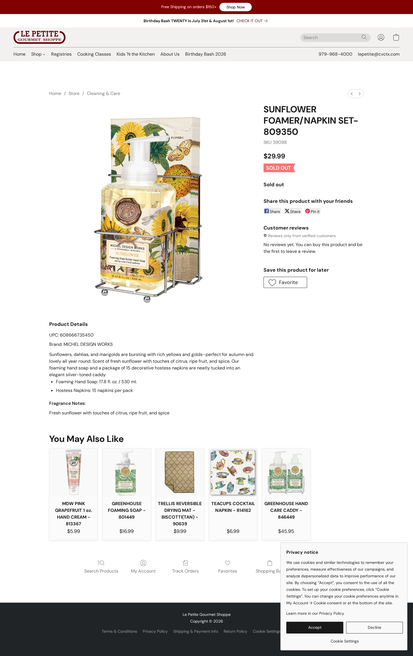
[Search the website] (364, 37)
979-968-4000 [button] (335, 54)
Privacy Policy (155, 631)
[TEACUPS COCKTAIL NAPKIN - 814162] (233, 472)
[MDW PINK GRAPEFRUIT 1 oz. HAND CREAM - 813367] (73, 472)
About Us (170, 54)
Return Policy (235, 631)
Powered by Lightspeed (206, 640)
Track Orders (185, 571)
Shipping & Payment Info (195, 631)
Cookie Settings (267, 631)
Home (19, 54)
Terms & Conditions (119, 631)
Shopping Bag (270, 571)
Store (74, 93)
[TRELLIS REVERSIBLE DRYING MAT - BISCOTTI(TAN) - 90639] (180, 472)
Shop (37, 54)
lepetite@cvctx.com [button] (379, 54)
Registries (61, 54)
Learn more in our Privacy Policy (315, 613)
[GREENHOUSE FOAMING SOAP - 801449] (127, 472)
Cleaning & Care (103, 93)
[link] (253, 20)
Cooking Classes (94, 54)
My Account (143, 571)
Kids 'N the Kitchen (136, 54)
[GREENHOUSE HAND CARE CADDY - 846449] (286, 472)
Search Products (101, 571)
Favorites (227, 571)
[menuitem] (352, 94)
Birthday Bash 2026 (205, 54)
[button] (235, 7)
